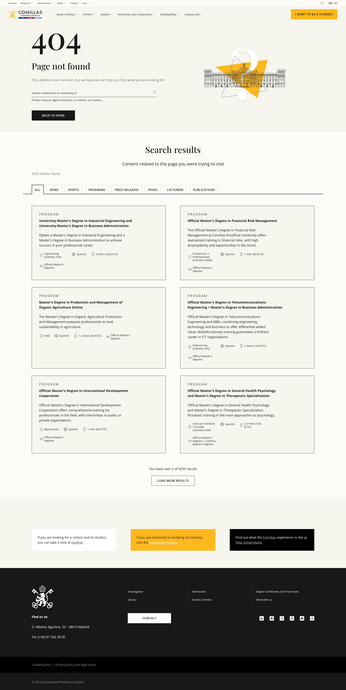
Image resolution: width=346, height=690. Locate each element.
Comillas (269, 537)
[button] (99, 243)
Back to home (53, 115)
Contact (149, 618)
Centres (77, 542)
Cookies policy (41, 665)
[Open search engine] (322, 3)
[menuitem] (13, 3)
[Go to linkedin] (262, 618)
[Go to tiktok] (312, 618)
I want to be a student (314, 14)
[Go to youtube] (302, 618)
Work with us (264, 599)
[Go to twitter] (282, 618)
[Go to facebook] (272, 618)
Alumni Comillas (202, 599)
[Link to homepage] (27, 14)
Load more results (173, 481)
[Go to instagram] (292, 618)
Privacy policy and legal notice (76, 665)
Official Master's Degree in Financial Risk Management (232, 221)
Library (132, 599)
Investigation (135, 591)
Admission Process (163, 542)
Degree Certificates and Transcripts (277, 591)
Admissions (199, 591)
